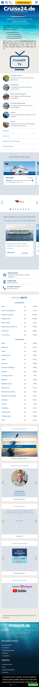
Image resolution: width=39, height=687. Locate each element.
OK (33, 685)
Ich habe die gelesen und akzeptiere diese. (18, 442)
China (3, 351)
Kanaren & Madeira (8, 367)
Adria (3, 343)
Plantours (5, 331)
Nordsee (5, 400)
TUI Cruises (6, 335)
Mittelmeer (6, 388)
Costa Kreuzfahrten (8, 310)
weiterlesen (19, 536)
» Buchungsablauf (6, 645)
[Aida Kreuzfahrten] (19, 201)
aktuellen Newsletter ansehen (19, 458)
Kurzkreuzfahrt (7, 375)
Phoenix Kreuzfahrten (9, 327)
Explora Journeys (8, 315)
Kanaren (4, 363)
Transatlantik (6, 416)
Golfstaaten (6, 355)
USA (3, 420)
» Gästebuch (5, 653)
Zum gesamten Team (19, 499)
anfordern (19, 446)
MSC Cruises (6, 323)
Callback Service (31, 630)
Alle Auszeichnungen (19, 573)
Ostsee (4, 404)
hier (4, 49)
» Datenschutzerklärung (8, 670)
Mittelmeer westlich (9, 396)
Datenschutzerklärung (14, 442)
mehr (14, 684)
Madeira (4, 380)
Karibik (4, 371)
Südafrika (5, 408)
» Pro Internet (5, 648)
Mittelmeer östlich (8, 392)
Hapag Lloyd (6, 319)
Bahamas (5, 347)
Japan (4, 359)
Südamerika (6, 412)
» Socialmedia (5, 656)
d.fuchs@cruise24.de (19, 495)
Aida (3, 306)
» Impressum (5, 672)
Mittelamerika (7, 384)
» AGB (3, 667)
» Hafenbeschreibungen (8, 650)
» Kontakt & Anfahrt (7, 664)
